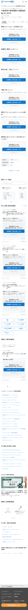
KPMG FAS (15, 426)
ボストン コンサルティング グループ (9, 400)
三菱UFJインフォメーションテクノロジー (10, 529)
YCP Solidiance (5, 468)
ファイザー (4, 526)
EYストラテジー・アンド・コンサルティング (11, 412)
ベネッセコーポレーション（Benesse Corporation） (12, 539)
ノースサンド (14, 423)
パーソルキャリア (5, 531)
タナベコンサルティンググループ (8, 463)
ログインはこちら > (14, 42)
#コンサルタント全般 (16, 495)
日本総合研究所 (16, 418)
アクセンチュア (15, 395)
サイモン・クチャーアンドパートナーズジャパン (11, 454)
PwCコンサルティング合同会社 (8, 457)
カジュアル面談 (11, 21)
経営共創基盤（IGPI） (6, 395)
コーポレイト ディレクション (18, 585)
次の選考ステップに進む (14, 170)
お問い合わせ (17, 594)
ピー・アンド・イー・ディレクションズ (10, 410)
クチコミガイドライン (7, 594)
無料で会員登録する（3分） (14, 605)
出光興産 (4, 541)
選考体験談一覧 (3, 586)
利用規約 (16, 596)
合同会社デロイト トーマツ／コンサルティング (11, 402)
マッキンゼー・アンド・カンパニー (9, 452)
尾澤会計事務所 (14, 432)
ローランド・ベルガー (6, 407)
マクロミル (10, 526)
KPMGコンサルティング (7, 440)
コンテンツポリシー (18, 591)
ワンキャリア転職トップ (5, 585)
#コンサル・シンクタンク (9, 495)
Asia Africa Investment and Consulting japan (11, 449)
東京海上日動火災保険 (6, 536)
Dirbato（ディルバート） (7, 418)
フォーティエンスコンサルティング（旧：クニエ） (12, 435)
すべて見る (25, 205)
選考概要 (4, 21)
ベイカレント (15, 397)
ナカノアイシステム (6, 432)
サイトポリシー (5, 591)
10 (20, 386)
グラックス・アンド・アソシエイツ (9, 421)
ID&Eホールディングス (6, 423)
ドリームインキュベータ (7, 397)
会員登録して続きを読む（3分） (14, 39)
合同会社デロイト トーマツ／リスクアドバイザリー (12, 437)
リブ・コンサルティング (7, 426)
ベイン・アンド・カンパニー (14, 405)
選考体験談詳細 (23, 241)
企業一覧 (11, 585)
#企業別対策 (3, 495)
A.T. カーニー (5, 405)
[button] (14, 225)
